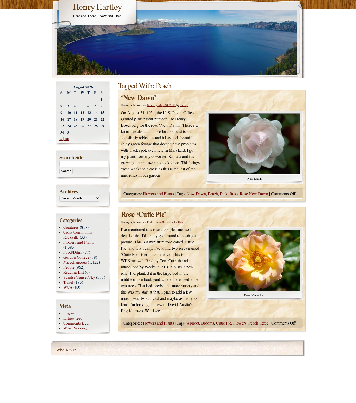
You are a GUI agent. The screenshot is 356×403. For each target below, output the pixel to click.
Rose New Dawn (254, 193)
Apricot (193, 323)
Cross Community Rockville (78, 234)
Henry (184, 105)
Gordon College (76, 257)
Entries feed (72, 318)
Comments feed (76, 323)
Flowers (239, 323)
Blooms (207, 323)
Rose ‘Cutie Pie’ (143, 214)
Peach (213, 193)
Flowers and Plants (158, 193)
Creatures (71, 227)
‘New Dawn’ (138, 97)
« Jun (64, 138)
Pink (224, 193)
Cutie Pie (223, 323)
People (69, 267)
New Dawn (196, 193)
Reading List (73, 272)
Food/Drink (72, 252)
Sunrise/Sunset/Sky (79, 277)
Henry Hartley (97, 7)
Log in (68, 312)
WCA (67, 287)
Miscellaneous (75, 262)
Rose (234, 193)
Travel (68, 282)
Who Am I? (66, 349)
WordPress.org (75, 328)
